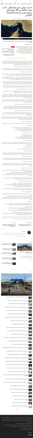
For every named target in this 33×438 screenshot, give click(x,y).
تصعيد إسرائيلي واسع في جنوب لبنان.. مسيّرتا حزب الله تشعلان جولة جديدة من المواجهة (18, 300)
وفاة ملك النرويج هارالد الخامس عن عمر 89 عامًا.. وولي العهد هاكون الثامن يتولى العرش (18, 313)
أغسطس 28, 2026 (26, 254)
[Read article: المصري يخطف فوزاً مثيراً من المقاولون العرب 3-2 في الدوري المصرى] (30, 407)
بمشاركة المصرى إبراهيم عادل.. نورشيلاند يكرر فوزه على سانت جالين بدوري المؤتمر (18, 412)
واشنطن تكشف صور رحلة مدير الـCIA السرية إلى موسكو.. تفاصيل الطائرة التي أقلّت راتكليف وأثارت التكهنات (15, 347)
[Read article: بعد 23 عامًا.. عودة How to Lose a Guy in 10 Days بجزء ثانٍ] (30, 430)
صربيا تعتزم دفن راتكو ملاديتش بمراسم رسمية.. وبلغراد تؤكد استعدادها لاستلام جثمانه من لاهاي (6, 258)
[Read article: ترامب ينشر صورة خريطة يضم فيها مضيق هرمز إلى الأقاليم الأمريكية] (30, 325)
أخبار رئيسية (21, 18)
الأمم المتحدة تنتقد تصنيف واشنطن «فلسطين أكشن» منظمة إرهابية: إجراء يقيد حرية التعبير (17, 330)
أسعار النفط (23, 216)
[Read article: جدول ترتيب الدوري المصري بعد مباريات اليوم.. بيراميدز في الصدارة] (30, 403)
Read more (29, 259)
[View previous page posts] (17, 268)
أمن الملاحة (20, 216)
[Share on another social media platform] (2, 39)
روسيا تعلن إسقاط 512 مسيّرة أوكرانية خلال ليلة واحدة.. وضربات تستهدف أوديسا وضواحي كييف (8, 52)
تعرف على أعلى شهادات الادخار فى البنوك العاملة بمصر (21, 426)
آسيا (29, 216)
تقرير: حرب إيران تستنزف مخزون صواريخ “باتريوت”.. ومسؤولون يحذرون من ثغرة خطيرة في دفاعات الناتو (15, 382)
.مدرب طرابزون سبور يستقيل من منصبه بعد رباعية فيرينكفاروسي (20, 409)
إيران (14, 216)
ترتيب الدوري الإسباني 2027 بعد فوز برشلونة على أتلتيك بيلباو (21, 419)
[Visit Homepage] (16, 1)
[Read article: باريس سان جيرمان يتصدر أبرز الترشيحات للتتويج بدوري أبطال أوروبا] (30, 396)
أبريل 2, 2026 (24, 18)
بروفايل (10, 3)
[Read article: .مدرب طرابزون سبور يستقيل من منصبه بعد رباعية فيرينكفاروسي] (30, 410)
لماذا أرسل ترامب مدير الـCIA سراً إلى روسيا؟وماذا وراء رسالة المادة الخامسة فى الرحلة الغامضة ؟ (16, 361)
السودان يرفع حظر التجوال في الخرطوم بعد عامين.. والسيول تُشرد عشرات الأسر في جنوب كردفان (6, 253)
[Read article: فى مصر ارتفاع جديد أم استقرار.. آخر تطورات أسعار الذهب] (30, 417)
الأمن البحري (8, 216)
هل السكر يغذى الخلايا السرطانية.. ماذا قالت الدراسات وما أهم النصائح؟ (19, 436)
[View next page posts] (15, 268)
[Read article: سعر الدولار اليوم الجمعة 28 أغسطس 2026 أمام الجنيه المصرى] (30, 424)
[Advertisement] (16, 58)
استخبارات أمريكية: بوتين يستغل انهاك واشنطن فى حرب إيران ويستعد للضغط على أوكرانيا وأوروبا (16, 317)
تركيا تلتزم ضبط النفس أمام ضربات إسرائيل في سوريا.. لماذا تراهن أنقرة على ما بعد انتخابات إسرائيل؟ (16, 337)
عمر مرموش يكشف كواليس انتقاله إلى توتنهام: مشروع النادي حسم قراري (19, 385)
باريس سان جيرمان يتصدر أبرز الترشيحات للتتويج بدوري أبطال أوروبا (20, 395)
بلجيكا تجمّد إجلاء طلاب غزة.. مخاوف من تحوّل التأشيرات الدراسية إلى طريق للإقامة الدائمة (17, 354)
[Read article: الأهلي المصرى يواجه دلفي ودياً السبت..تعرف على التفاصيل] (30, 400)
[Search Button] (1, 1)
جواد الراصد (29, 18)
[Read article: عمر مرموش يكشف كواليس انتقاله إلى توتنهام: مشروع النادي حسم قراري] (30, 386)
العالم (14, 3)
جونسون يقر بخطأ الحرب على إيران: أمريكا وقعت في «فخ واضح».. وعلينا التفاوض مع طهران (17, 327)
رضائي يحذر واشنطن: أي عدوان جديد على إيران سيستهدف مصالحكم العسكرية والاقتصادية (17, 371)
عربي (18, 3)
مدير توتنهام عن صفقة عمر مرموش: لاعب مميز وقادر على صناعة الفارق (19, 392)
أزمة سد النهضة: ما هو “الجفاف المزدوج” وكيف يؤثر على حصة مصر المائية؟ (19, 320)
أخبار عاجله (27, 216)
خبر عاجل (15, 18)
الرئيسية (29, 3)
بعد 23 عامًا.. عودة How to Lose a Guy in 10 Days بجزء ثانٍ (21, 429)
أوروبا (17, 216)
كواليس (2, 3)
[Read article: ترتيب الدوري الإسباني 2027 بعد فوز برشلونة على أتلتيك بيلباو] (30, 420)
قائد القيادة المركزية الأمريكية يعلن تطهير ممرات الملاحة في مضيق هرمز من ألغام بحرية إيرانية (17, 364)
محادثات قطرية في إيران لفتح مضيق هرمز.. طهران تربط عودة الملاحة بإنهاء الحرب (18, 303)
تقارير (6, 3)
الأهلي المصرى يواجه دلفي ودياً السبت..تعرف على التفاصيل (21, 399)
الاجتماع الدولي (4, 216)
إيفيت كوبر (12, 216)
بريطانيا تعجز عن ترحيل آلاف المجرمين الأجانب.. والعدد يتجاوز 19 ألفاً (20, 344)
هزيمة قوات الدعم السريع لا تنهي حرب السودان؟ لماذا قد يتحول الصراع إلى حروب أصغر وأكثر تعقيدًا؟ (16, 357)
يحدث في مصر (24, 3)
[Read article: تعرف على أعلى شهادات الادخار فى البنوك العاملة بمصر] (30, 427)
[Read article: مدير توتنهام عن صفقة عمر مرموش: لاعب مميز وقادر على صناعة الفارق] (30, 393)
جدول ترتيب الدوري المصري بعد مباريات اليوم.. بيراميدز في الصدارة (20, 402)
